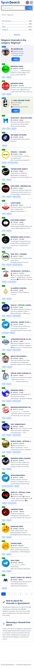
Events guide (5, 333)
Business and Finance (7, 486)
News (3, 77)
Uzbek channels (16, 196)
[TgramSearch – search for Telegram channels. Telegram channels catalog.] (10, 2)
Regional (9, 77)
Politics (8, 128)
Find (29, 8)
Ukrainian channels (13, 162)
